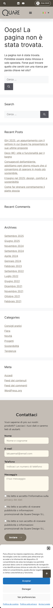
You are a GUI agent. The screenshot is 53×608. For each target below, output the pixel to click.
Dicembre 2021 (13, 286)
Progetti (9, 341)
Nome (8, 435)
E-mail (8, 448)
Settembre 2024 (14, 251)
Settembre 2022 (14, 271)
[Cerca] (8, 86)
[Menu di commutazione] (30, 12)
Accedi (8, 375)
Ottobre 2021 (12, 296)
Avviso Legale (44, 604)
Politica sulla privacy (28, 604)
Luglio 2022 (11, 276)
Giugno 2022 (12, 281)
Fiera (7, 330)
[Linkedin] (18, 3)
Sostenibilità (11, 346)
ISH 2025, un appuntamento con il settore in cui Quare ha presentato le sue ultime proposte (26, 144)
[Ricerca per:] (26, 79)
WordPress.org (13, 390)
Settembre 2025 (14, 235)
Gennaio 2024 (12, 261)
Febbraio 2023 (13, 266)
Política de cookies (11, 604)
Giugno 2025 (12, 240)
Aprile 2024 (11, 256)
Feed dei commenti (15, 385)
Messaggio (10, 474)
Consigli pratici (13, 325)
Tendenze (10, 351)
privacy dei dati (13, 499)
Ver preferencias (26, 597)
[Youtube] (23, 3)
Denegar (26, 589)
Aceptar (26, 580)
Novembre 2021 (13, 291)
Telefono (9, 461)
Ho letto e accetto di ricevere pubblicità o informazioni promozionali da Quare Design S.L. (24, 510)
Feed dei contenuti (15, 380)
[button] (48, 548)
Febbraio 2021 (12, 301)
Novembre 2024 (14, 246)
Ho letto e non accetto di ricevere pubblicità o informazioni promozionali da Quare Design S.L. (24, 525)
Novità (8, 335)
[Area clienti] (38, 3)
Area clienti (45, 3)
